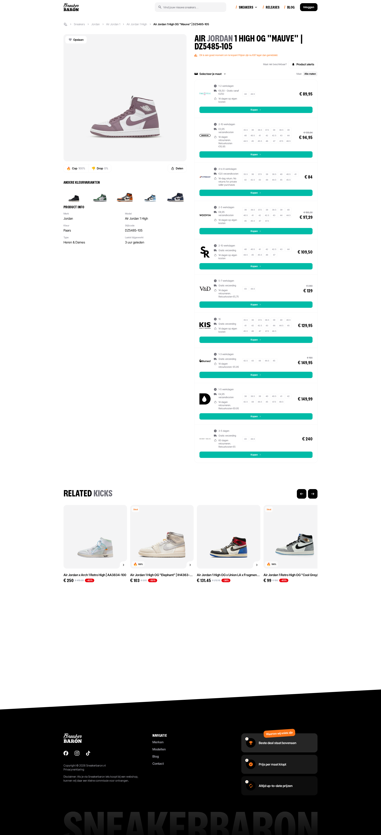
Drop (99, 168)
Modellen (159, 749)
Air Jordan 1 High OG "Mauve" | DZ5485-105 (181, 24)
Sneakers (79, 24)
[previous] (301, 494)
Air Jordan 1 (113, 24)
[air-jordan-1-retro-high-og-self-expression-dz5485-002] (74, 194)
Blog (155, 756)
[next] (313, 494)
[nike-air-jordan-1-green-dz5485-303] (99, 194)
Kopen (254, 109)
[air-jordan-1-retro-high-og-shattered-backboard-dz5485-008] (124, 194)
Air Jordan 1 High (137, 24)
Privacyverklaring (74, 769)
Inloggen (308, 7)
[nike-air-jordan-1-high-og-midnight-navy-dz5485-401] (175, 194)
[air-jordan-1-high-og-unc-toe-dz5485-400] (150, 194)
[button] (256, 73)
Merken (158, 742)
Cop (76, 168)
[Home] (65, 24)
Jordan (95, 24)
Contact (158, 763)
